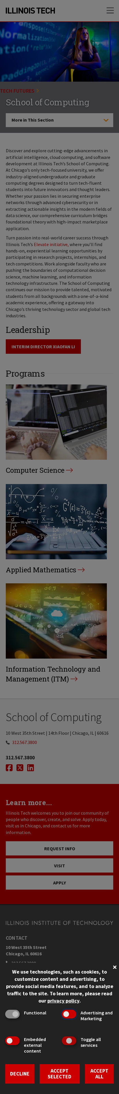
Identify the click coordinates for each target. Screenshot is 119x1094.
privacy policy (63, 1000)
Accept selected (59, 1073)
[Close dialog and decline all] (114, 966)
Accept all (99, 1073)
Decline (19, 1073)
